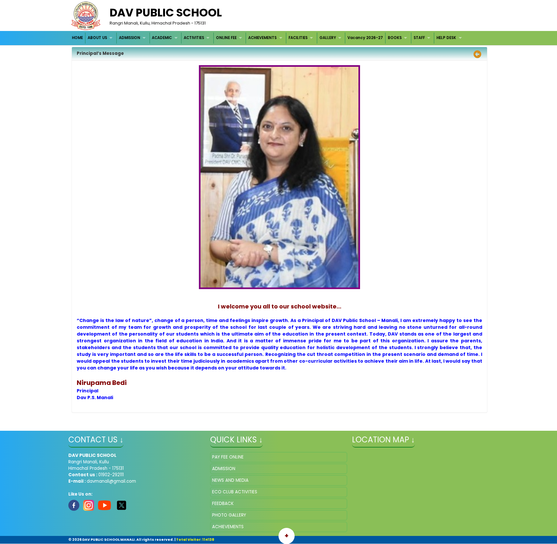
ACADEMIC (162, 37)
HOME (77, 37)
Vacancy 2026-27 (365, 37)
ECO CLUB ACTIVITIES (234, 492)
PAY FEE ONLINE (228, 457)
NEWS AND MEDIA (230, 480)
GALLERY (327, 37)
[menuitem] (78, 38)
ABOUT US (97, 37)
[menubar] (268, 38)
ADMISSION (129, 37)
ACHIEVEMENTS (262, 37)
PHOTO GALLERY (229, 515)
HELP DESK (446, 37)
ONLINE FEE (226, 37)
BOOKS (395, 37)
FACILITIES (298, 37)
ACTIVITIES (194, 37)
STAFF (419, 37)
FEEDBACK (223, 503)
